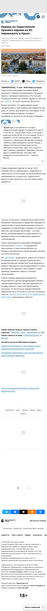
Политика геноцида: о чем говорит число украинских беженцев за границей (21, 348)
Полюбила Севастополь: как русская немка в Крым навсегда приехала (22, 354)
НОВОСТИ (5, 535)
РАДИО (28, 535)
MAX (42, 332)
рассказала (10, 257)
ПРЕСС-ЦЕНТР (17, 535)
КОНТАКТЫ (37, 535)
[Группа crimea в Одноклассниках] (32, 512)
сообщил (18, 245)
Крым (18, 410)
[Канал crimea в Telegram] (6, 512)
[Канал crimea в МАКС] (40, 512)
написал (7, 101)
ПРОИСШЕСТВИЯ (29, 528)
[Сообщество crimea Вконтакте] (15, 512)
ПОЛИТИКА (7, 528)
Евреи (39, 410)
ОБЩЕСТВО (17, 528)
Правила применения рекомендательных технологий (22, 560)
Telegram (15, 332)
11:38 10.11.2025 (5, 46)
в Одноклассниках (31, 335)
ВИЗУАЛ (40, 528)
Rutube (5, 338)
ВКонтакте (32, 332)
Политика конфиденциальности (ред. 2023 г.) (18, 558)
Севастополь (10, 410)
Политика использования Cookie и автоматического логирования (21, 554)
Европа (32, 410)
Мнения (25, 410)
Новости (23, 414)
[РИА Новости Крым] (9, 21)
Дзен (23, 332)
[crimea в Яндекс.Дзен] (23, 512)
